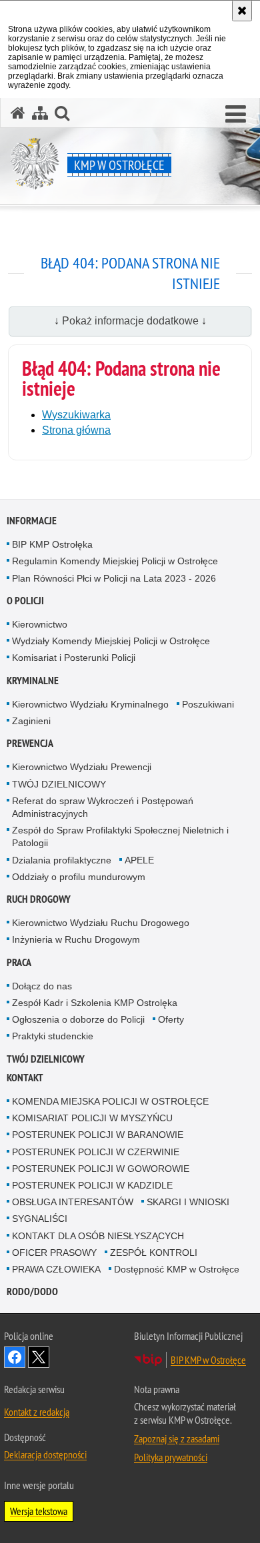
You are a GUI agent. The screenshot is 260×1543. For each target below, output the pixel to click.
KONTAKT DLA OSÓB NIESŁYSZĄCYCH (98, 1236)
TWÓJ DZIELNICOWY (59, 784)
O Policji (25, 601)
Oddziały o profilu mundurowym (78, 876)
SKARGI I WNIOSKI (188, 1202)
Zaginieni (31, 721)
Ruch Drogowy (39, 899)
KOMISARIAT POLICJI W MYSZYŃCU (92, 1118)
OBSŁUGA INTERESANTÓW (72, 1202)
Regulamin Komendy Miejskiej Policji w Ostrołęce (115, 561)
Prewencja (30, 743)
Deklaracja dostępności (45, 1454)
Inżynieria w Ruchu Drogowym (76, 939)
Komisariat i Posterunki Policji (73, 657)
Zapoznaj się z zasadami (176, 1438)
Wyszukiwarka (76, 414)
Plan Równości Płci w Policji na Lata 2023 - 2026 (114, 578)
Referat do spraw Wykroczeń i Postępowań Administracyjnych (102, 807)
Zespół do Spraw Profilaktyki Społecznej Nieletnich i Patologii (120, 836)
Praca (19, 962)
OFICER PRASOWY (54, 1252)
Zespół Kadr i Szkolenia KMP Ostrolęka (94, 1002)
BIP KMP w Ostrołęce (208, 1359)
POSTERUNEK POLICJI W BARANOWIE (97, 1134)
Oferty (171, 1019)
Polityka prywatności (170, 1457)
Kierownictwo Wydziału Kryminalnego (90, 704)
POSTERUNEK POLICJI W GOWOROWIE (100, 1168)
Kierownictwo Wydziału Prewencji (81, 767)
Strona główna (76, 430)
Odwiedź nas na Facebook (14, 1357)
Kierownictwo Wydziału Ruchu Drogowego (100, 922)
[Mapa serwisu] (40, 113)
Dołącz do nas (42, 986)
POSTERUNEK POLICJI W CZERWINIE (95, 1152)
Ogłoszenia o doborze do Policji (78, 1019)
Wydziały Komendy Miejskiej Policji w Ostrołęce (111, 641)
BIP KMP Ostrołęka (52, 544)
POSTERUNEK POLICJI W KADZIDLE (92, 1185)
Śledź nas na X (38, 1357)
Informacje (32, 521)
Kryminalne (33, 681)
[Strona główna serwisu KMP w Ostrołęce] (18, 113)
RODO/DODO (32, 1291)
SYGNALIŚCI (39, 1218)
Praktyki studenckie (52, 1036)
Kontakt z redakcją (36, 1411)
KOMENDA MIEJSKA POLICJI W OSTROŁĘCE (110, 1101)
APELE (139, 860)
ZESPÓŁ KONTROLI (153, 1252)
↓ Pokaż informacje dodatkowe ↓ (130, 320)
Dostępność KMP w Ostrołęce (176, 1269)
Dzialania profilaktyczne (61, 860)
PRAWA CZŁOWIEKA (56, 1269)
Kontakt (25, 1078)
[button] (235, 115)
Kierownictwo (39, 624)
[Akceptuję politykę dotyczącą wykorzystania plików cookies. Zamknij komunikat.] (242, 10)
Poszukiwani (208, 704)
